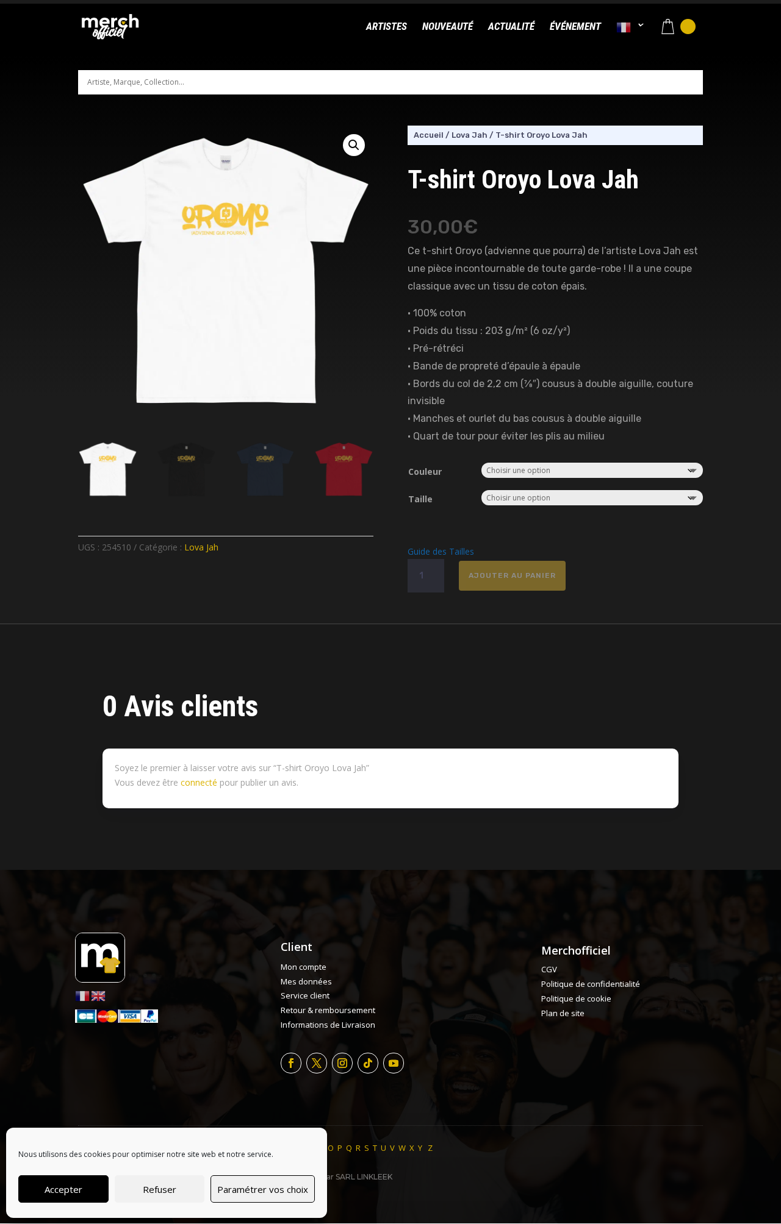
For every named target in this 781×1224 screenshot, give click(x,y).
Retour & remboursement (328, 1010)
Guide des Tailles (441, 551)
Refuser (159, 1189)
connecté (199, 782)
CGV (549, 969)
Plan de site (563, 1013)
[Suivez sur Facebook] (291, 1063)
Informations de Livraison (328, 1024)
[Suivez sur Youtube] (393, 1063)
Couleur (425, 471)
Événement (575, 27)
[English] (99, 994)
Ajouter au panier (512, 575)
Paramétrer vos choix (262, 1189)
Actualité (511, 27)
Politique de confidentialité (590, 983)
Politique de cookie (576, 998)
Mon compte (303, 966)
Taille (420, 499)
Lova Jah (201, 547)
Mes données (306, 981)
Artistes (386, 27)
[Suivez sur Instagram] (342, 1063)
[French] (630, 37)
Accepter (63, 1189)
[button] (354, 145)
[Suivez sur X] (316, 1063)
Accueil (429, 135)
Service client (305, 995)
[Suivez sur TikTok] (368, 1063)
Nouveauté (447, 27)
